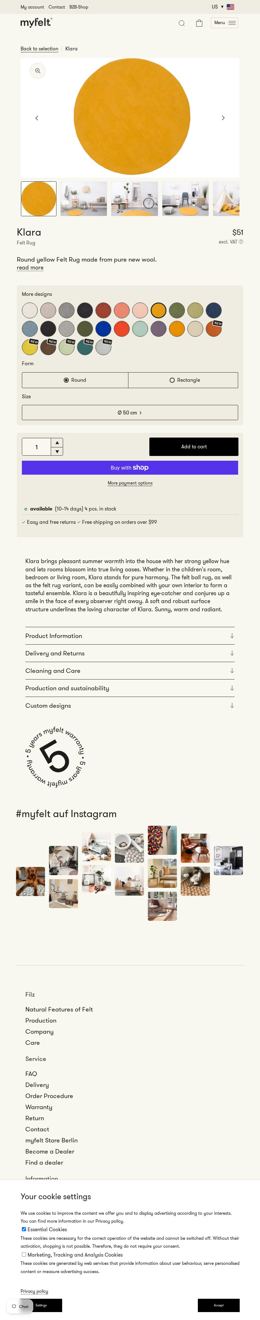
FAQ (31, 1074)
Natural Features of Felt (59, 1009)
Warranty (38, 1107)
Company (39, 1031)
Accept (219, 1305)
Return (34, 1118)
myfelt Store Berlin (51, 1140)
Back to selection (39, 48)
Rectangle (188, 380)
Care (32, 1042)
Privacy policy (34, 1291)
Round (78, 380)
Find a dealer (44, 1162)
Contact (57, 7)
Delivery (37, 1085)
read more (30, 267)
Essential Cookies (47, 1229)
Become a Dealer (49, 1151)
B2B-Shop (78, 7)
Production (40, 1020)
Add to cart (194, 446)
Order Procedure (49, 1096)
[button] (224, 22)
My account (32, 7)
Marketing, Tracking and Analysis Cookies (75, 1254)
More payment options (130, 483)
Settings (41, 1305)
